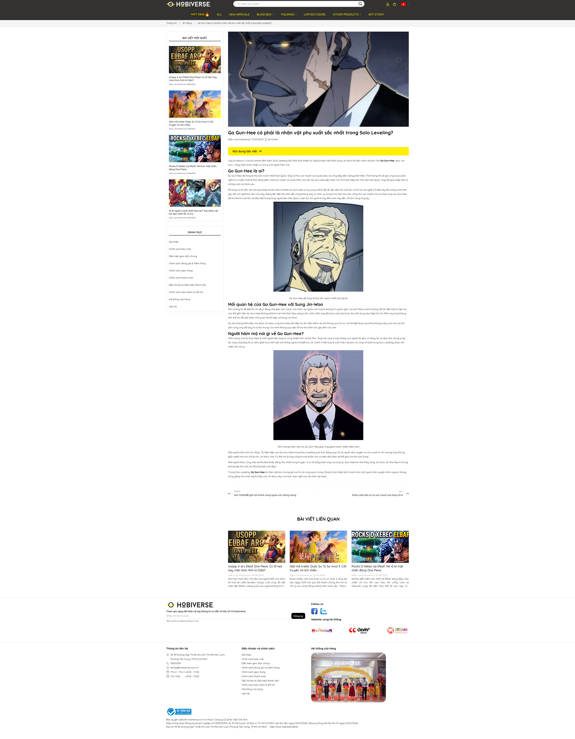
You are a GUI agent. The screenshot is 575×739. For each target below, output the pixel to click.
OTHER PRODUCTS (346, 14)
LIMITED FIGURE (315, 14)
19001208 (175, 663)
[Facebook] (314, 611)
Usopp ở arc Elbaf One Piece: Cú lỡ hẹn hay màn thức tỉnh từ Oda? (255, 568)
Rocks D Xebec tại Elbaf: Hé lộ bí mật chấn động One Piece (377, 568)
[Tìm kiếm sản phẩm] (360, 4)
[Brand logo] (322, 630)
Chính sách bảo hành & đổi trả (258, 684)
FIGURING (287, 14)
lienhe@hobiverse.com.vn (184, 667)
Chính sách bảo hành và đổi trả (186, 292)
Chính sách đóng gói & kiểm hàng (187, 263)
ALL (219, 14)
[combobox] (298, 4)
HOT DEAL (200, 14)
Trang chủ (171, 23)
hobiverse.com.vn (197, 719)
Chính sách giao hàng (181, 270)
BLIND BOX (264, 14)
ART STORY (376, 14)
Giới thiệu (174, 241)
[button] (394, 4)
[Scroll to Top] (569, 722)
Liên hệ (173, 306)
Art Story (187, 23)
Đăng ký (298, 616)
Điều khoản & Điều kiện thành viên (187, 284)
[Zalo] (323, 611)
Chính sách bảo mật (180, 248)
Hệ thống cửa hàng (179, 299)
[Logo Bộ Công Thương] (262, 712)
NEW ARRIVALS (239, 14)
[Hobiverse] (188, 4)
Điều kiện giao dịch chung (183, 256)
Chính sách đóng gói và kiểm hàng (261, 667)
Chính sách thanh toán (181, 277)
